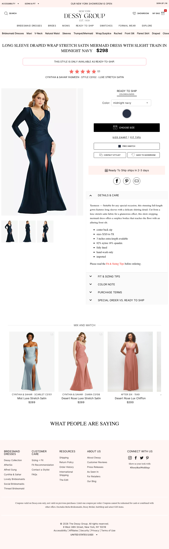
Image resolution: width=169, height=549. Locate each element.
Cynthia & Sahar (12, 474)
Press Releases (95, 467)
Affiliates (73, 530)
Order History (66, 467)
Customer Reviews (97, 462)
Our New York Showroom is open (91, 3)
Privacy (95, 530)
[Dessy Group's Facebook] (137, 457)
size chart (120, 137)
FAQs (34, 474)
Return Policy (66, 462)
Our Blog (91, 481)
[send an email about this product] (136, 181)
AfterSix (8, 465)
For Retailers (93, 476)
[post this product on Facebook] (116, 181)
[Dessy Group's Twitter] (143, 457)
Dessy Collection (13, 460)
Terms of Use (108, 530)
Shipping (63, 457)
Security (84, 530)
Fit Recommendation (43, 465)
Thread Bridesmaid (14, 488)
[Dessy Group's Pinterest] (149, 457)
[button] (39, 152)
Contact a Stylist (41, 469)
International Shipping (66, 473)
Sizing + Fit (37, 460)
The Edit (63, 480)
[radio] (71, 71)
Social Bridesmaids (14, 484)
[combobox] (128, 103)
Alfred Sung (10, 469)
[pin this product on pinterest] (126, 181)
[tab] (126, 92)
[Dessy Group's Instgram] (131, 457)
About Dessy (94, 457)
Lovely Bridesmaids (14, 479)
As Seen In (93, 471)
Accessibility (60, 530)
